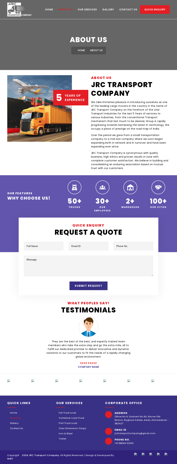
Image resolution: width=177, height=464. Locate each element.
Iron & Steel (66, 433)
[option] (16, 380)
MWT (10, 458)
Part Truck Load (68, 423)
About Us (65, 9)
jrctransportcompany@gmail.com (135, 433)
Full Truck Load (67, 412)
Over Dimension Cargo (72, 428)
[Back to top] (170, 457)
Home (49, 9)
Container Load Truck (71, 418)
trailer (63, 438)
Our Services (87, 9)
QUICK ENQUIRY (154, 9)
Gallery (108, 9)
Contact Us (128, 9)
